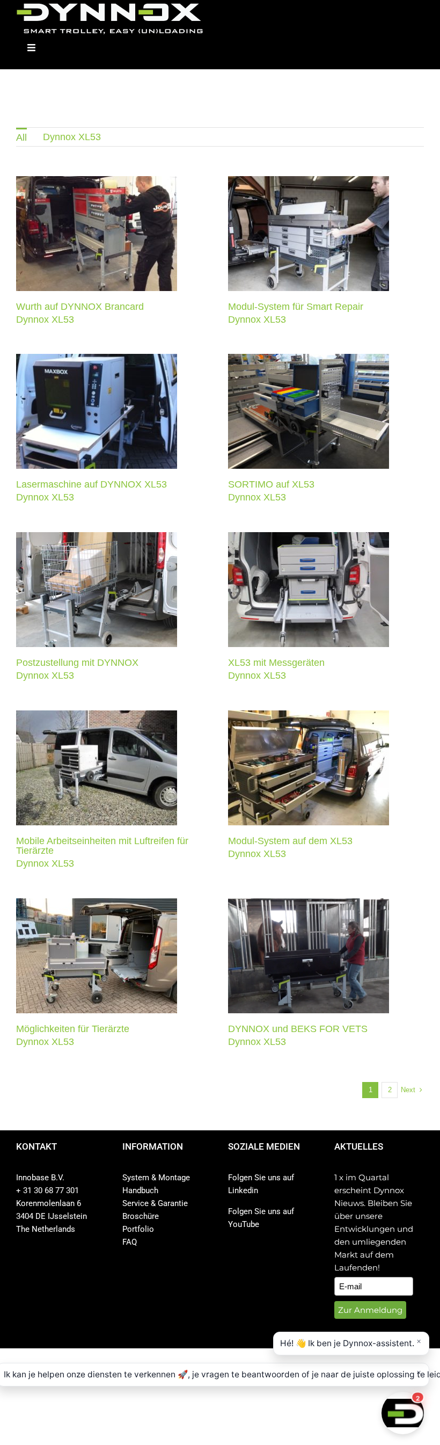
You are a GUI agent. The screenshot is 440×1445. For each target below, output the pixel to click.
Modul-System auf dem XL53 (290, 841)
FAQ (129, 1242)
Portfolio (138, 1229)
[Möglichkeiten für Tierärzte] (96, 955)
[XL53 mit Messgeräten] (308, 589)
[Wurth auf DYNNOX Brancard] (96, 233)
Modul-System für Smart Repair (295, 306)
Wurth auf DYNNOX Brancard (80, 306)
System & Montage (156, 1177)
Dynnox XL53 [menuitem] (72, 137)
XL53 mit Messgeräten (276, 662)
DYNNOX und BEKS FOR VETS (298, 1028)
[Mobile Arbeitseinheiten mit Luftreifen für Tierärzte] (96, 767)
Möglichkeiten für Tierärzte (72, 1028)
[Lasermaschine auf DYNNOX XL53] (96, 411)
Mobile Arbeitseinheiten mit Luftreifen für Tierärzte (102, 846)
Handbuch (140, 1190)
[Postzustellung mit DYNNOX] (96, 589)
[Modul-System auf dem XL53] (308, 767)
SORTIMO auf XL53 (271, 484)
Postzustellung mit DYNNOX (77, 662)
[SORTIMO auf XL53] (308, 411)
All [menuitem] (21, 137)
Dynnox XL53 (97, 242)
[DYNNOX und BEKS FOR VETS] (308, 955)
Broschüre (140, 1216)
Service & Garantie (155, 1203)
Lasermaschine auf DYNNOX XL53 (91, 484)
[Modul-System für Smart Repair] (308, 233)
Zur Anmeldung (370, 1310)
